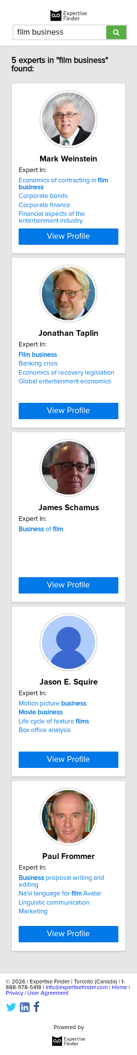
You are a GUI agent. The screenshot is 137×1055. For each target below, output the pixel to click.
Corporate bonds (43, 196)
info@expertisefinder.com (77, 987)
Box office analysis (45, 730)
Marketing (33, 911)
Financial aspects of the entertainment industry (52, 217)
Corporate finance (44, 205)
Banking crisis (38, 363)
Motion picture (52, 703)
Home (119, 987)
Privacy (14, 993)
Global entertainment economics (65, 381)
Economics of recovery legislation (66, 372)
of (41, 529)
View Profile (68, 236)
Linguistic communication (54, 902)
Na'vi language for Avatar (60, 893)
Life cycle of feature (54, 721)
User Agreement (47, 993)
